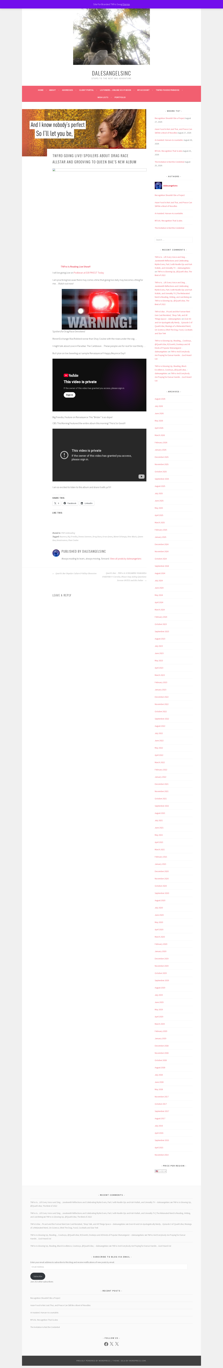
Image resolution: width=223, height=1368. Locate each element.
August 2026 (160, 398)
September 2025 (162, 478)
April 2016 (159, 1133)
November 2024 (162, 551)
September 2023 (162, 631)
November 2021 (162, 791)
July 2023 (159, 646)
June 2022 (159, 740)
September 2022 (162, 718)
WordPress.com (137, 1361)
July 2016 (159, 1125)
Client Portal (86, 90)
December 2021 (162, 784)
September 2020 (162, 893)
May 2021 (159, 835)
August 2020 (160, 900)
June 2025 (159, 500)
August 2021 (160, 813)
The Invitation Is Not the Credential (169, 161)
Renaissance (62, 540)
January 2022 (160, 777)
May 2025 (159, 508)
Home (40, 90)
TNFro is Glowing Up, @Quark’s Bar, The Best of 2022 (69, 1216)
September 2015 (162, 1140)
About (52, 90)
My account (143, 90)
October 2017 (161, 1104)
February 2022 (161, 769)
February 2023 (161, 682)
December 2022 (162, 697)
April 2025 (159, 515)
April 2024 (159, 602)
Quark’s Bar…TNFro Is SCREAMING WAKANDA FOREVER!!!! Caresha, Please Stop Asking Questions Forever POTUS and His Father (124, 577)
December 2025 (162, 457)
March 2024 (160, 609)
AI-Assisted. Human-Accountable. (169, 140)
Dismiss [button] (126, 4)
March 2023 (160, 675)
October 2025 (161, 471)
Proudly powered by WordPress (93, 1361)
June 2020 (159, 915)
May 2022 (159, 747)
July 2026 (159, 406)
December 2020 (162, 871)
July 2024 (159, 580)
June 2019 (159, 1002)
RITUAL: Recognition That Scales (168, 151)
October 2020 (161, 885)
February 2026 (161, 442)
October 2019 (161, 973)
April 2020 (159, 929)
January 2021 (160, 864)
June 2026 (159, 413)
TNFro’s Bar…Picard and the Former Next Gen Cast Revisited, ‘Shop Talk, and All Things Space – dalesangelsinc (172, 315)
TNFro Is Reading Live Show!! (75, 266)
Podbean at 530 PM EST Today (89, 272)
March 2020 (160, 936)
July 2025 (159, 493)
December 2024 (162, 544)
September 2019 (162, 980)
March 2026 (160, 435)
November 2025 (162, 464)
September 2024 (162, 566)
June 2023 (159, 653)
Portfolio (120, 97)
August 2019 (160, 987)
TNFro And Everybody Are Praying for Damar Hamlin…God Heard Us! (173, 355)
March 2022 (160, 762)
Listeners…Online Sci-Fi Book (115, 90)
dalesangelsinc (111, 73)
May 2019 (159, 1009)
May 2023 (159, 660)
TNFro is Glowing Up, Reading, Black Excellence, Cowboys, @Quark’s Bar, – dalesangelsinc (171, 370)
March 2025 (160, 522)
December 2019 (162, 958)
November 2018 (162, 1053)
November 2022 (162, 704)
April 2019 (159, 1016)
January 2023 (160, 689)
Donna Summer (85, 537)
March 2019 (160, 1024)
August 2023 (160, 638)
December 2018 (162, 1045)
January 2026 (160, 449)
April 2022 (159, 755)
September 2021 (162, 805)
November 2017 (162, 1096)
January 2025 (160, 537)
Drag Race (97, 537)
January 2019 (160, 1038)
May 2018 (159, 1089)
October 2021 (161, 798)
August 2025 (160, 486)
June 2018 (159, 1082)
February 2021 (161, 856)
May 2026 (159, 420)
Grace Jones (107, 537)
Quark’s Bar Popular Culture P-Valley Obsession (75, 573)
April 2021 (159, 842)
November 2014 (162, 1154)
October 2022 (161, 711)
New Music (132, 537)
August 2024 (160, 573)
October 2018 (161, 1060)
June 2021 (159, 827)
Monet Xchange (120, 537)
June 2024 (159, 587)
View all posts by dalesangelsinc (126, 558)
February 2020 (161, 944)
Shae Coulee (73, 540)
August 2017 (160, 1118)
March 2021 (160, 849)
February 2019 (161, 1031)
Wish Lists (103, 97)
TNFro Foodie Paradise (167, 90)
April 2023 (159, 667)
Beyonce (63, 537)
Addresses (67, 90)
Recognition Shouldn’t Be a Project (170, 118)
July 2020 (159, 907)
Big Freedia (72, 537)
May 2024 (159, 595)
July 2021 (159, 820)
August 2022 (160, 726)
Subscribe (38, 1276)
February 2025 (161, 529)
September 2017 (162, 1111)
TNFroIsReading (68, 533)
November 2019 (162, 965)
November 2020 (162, 878)
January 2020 (160, 951)
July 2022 (159, 733)
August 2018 (160, 1067)
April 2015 (159, 1147)
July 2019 (159, 995)
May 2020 (159, 922)
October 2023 (161, 624)
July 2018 (159, 1074)
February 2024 (161, 617)
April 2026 (159, 428)
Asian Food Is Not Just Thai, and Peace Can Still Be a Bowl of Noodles (60, 1305)
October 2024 (161, 558)
